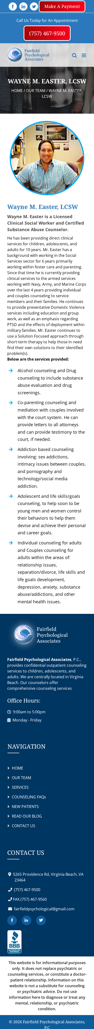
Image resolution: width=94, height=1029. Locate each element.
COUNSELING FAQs (29, 807)
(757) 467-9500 (70, 38)
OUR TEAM (36, 100)
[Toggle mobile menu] (84, 65)
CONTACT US (23, 835)
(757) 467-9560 (33, 909)
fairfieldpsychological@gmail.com (43, 919)
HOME (17, 778)
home (17, 100)
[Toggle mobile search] (74, 65)
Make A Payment (62, 6)
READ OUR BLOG (27, 826)
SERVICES (20, 797)
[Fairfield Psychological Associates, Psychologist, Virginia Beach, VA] (14, 953)
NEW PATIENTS (25, 816)
